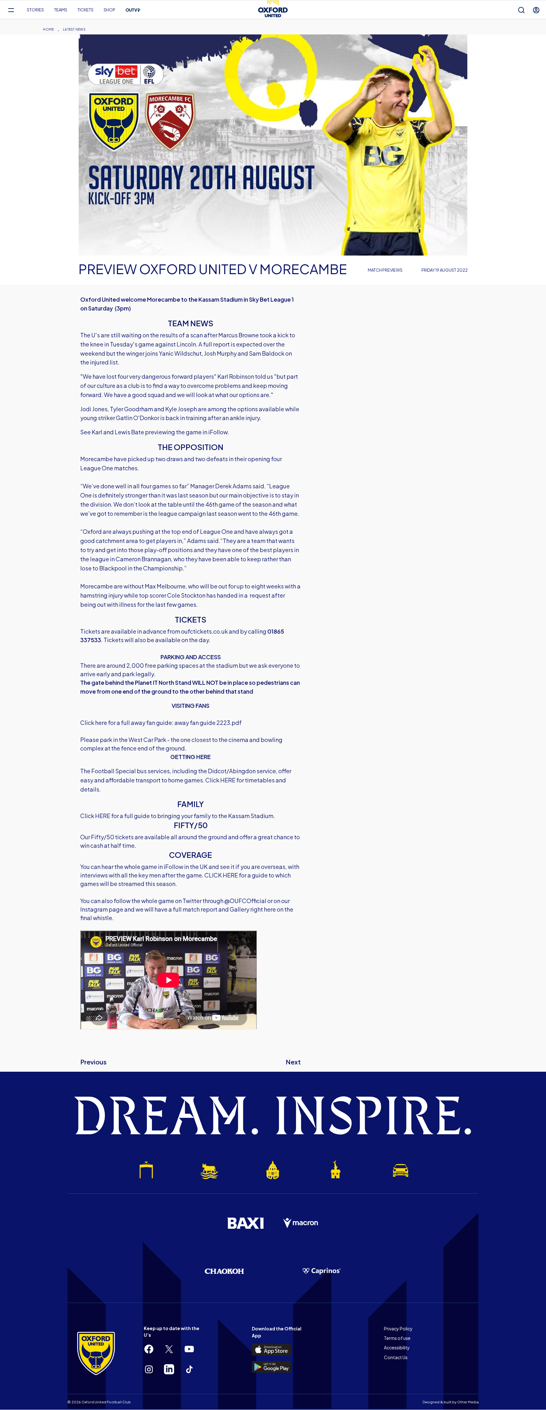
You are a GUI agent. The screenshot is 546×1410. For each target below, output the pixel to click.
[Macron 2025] (300, 1223)
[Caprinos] (321, 1271)
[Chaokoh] (224, 1271)
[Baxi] (245, 1223)
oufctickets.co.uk (204, 631)
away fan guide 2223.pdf (208, 722)
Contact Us (396, 1357)
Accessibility (397, 1347)
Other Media (468, 1402)
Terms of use (397, 1338)
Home (48, 29)
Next (293, 1062)
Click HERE (220, 780)
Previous (93, 1062)
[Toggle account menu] (536, 10)
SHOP (109, 9)
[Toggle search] (521, 10)
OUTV (133, 10)
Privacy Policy (398, 1328)
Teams (60, 9)
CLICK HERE (221, 875)
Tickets (85, 9)
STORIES (35, 9)
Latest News (74, 29)
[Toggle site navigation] (11, 10)
